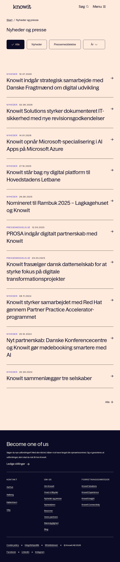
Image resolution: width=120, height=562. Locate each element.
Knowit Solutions (89, 486)
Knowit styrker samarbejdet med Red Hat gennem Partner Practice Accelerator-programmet (54, 309)
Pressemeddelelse (65, 44)
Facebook (11, 552)
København (12, 502)
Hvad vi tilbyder (51, 492)
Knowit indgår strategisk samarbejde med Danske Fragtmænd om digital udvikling (55, 84)
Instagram (39, 552)
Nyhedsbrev (49, 504)
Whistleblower (51, 545)
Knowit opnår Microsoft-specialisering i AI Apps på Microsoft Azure (54, 145)
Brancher (48, 511)
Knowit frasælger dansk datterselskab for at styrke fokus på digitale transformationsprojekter (57, 271)
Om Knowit (49, 486)
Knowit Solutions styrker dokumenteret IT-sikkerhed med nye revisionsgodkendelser (56, 114)
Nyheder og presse (27, 20)
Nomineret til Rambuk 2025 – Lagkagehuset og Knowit (57, 206)
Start (9, 20)
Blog (46, 529)
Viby (9, 510)
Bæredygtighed (51, 523)
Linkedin (25, 552)
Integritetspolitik (32, 545)
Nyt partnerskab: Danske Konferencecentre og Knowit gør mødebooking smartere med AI (57, 347)
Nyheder (37, 44)
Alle (17, 44)
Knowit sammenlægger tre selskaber (49, 378)
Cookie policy (13, 545)
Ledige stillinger (16, 463)
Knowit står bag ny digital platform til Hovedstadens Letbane (48, 176)
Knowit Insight (88, 498)
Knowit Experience (90, 492)
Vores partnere (51, 517)
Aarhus (10, 487)
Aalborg (10, 494)
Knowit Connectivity (91, 504)
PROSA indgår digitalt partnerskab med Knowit (52, 237)
